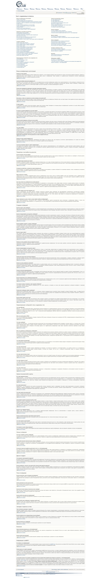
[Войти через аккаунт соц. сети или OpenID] (68, 12)
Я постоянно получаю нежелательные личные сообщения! (61, 31)
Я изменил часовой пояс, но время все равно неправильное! (27, 34)
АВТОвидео (33, 9)
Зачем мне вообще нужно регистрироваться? (25, 20)
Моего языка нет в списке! (21, 35)
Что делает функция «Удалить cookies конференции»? (26, 29)
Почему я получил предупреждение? (23, 51)
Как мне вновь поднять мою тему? (23, 55)
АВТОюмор (63, 9)
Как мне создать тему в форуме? (22, 42)
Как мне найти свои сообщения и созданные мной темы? (61, 45)
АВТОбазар (44, 9)
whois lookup (23, 560)
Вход (64, 12)
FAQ (73, 12)
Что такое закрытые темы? (21, 66)
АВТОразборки (50, 9)
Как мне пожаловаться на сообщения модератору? (25, 52)
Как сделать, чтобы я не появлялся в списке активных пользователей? (29, 22)
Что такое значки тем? (20, 67)
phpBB (47, 571)
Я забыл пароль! (19, 23)
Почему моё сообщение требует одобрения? (24, 54)
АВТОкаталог (76, 9)
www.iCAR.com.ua (52, 574)
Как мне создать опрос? (21, 45)
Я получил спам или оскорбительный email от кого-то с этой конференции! (64, 32)
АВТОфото (26, 9)
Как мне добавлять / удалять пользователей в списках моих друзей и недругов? (65, 37)
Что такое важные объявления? (22, 63)
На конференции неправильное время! (23, 33)
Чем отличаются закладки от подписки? (58, 48)
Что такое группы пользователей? (57, 21)
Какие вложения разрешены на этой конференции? (60, 54)
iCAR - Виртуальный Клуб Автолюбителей (35, 573)
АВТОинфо (57, 9)
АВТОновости (20, 9)
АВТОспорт (38, 9)
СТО (82, 9)
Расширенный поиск (80, 13)
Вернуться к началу (21, 78)
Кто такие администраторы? (56, 19)
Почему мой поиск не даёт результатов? (58, 42)
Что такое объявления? (21, 64)
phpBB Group (52, 544)
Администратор (19, 574)
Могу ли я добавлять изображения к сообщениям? (25, 62)
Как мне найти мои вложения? (56, 55)
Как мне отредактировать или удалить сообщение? (25, 43)
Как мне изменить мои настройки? (23, 32)
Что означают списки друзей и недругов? (58, 36)
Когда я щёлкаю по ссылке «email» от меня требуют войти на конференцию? (30, 39)
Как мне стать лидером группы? (56, 23)
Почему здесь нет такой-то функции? (57, 60)
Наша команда (54, 569)
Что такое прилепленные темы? (22, 65)
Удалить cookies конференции (62, 569)
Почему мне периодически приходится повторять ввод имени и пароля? (29, 21)
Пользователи (59, 12)
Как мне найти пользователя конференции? (58, 44)
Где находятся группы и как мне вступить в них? (59, 22)
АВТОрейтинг (69, 9)
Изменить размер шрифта (83, 10)
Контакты (17, 573)
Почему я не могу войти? (21, 19)
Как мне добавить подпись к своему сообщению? (25, 44)
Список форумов (21, 10)
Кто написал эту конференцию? (56, 59)
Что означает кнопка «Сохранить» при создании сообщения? (27, 53)
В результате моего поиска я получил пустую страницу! (61, 43)
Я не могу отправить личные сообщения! (58, 30)
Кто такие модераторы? (55, 20)
